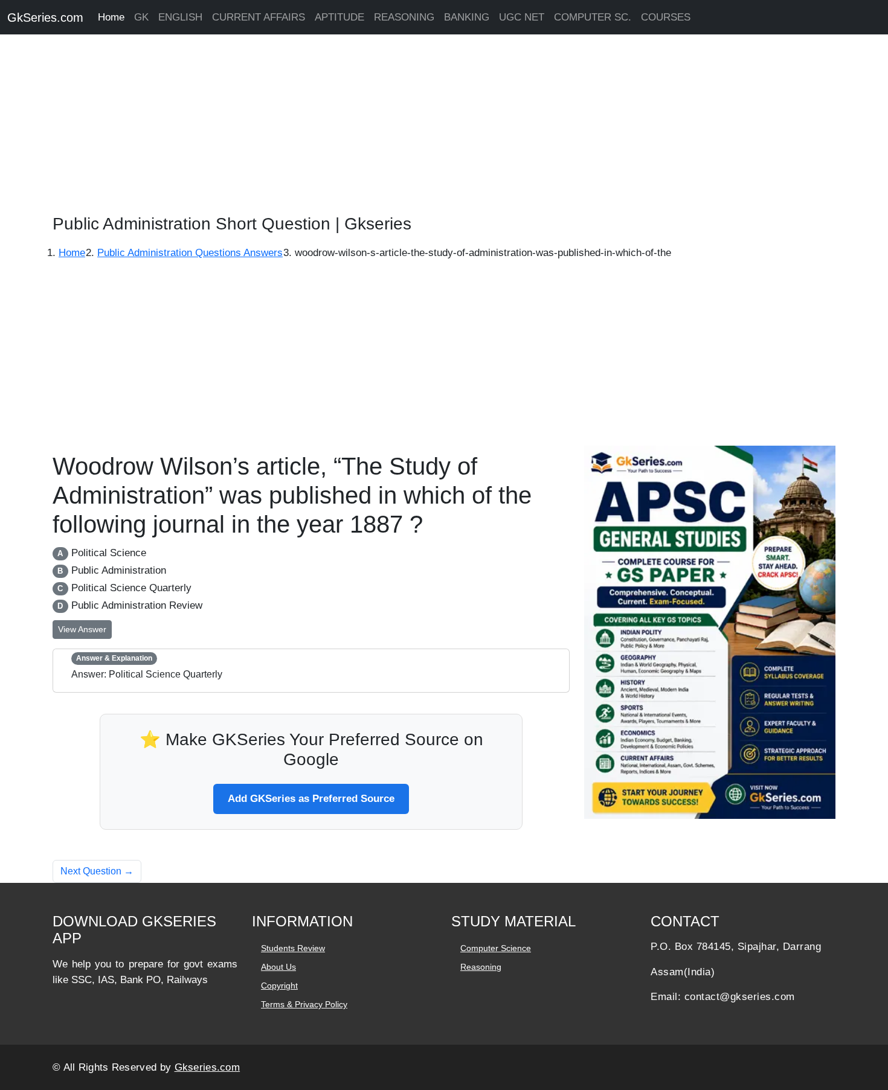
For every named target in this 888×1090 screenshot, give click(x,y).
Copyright (279, 985)
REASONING (404, 17)
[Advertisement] (362, 126)
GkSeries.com (45, 17)
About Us (278, 967)
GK (141, 17)
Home (111, 17)
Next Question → (97, 871)
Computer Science (495, 948)
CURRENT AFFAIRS (258, 17)
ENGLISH (180, 17)
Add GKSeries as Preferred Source (311, 798)
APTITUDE (339, 17)
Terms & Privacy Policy (304, 1004)
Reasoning (480, 967)
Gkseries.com (207, 1067)
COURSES (665, 17)
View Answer (82, 629)
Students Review (293, 948)
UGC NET (521, 17)
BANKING (466, 17)
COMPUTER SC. (592, 17)
